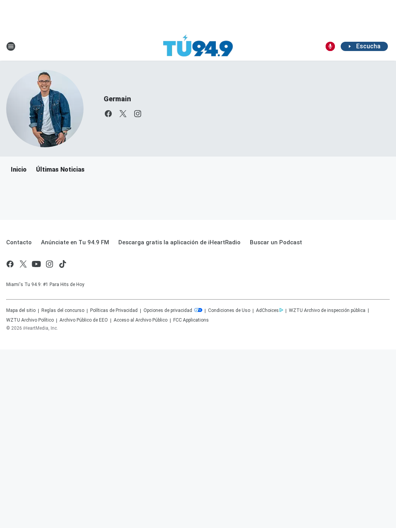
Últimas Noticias (60, 169)
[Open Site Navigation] (10, 46)
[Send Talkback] (330, 46)
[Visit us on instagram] (137, 113)
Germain (117, 99)
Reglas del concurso (62, 310)
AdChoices (267, 310)
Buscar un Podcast (276, 242)
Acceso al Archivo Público (140, 320)
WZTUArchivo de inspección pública (327, 310)
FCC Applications (191, 320)
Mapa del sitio (21, 310)
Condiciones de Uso (229, 310)
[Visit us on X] (123, 113)
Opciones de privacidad (168, 310)
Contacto (19, 242)
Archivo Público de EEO (84, 320)
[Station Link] (198, 46)
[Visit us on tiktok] (62, 264)
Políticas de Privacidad (114, 310)
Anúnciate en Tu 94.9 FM (75, 242)
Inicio (19, 169)
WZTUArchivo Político (30, 320)
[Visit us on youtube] (36, 264)
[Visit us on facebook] (108, 113)
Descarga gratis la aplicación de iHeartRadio (179, 242)
